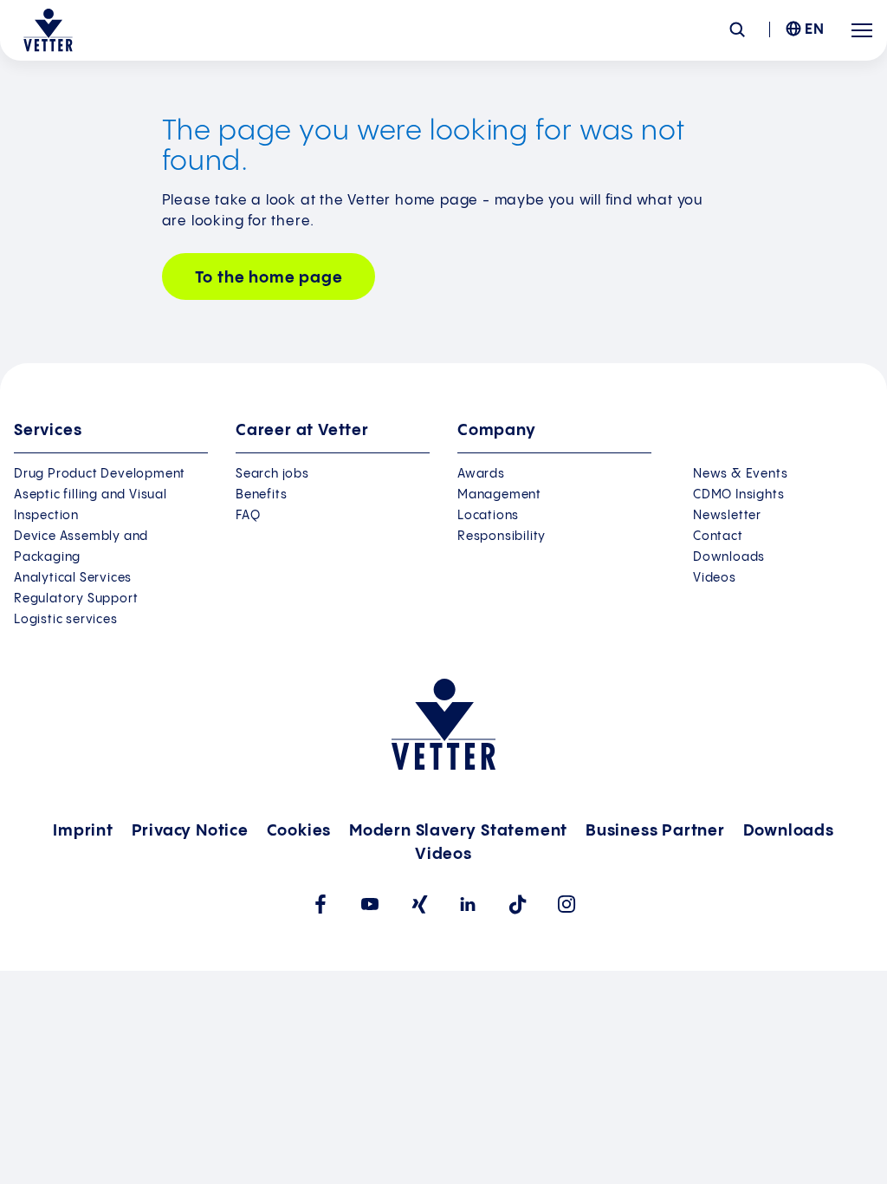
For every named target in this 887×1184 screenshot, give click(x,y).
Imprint (83, 831)
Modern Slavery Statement (458, 831)
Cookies (299, 831)
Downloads (729, 557)
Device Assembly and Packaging (81, 546)
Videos (714, 578)
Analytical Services (73, 578)
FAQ (248, 516)
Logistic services (66, 620)
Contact (718, 536)
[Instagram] (567, 904)
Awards (481, 474)
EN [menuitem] (815, 30)
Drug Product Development (99, 474)
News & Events (740, 474)
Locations (488, 516)
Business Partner (655, 831)
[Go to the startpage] (48, 30)
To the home (269, 278)
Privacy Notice (190, 831)
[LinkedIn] (468, 904)
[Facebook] (320, 904)
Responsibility (501, 536)
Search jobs (272, 474)
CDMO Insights (738, 495)
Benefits (261, 495)
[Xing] (419, 904)
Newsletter (727, 516)
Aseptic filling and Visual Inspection (90, 505)
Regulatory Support (76, 599)
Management (499, 495)
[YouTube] (369, 904)
